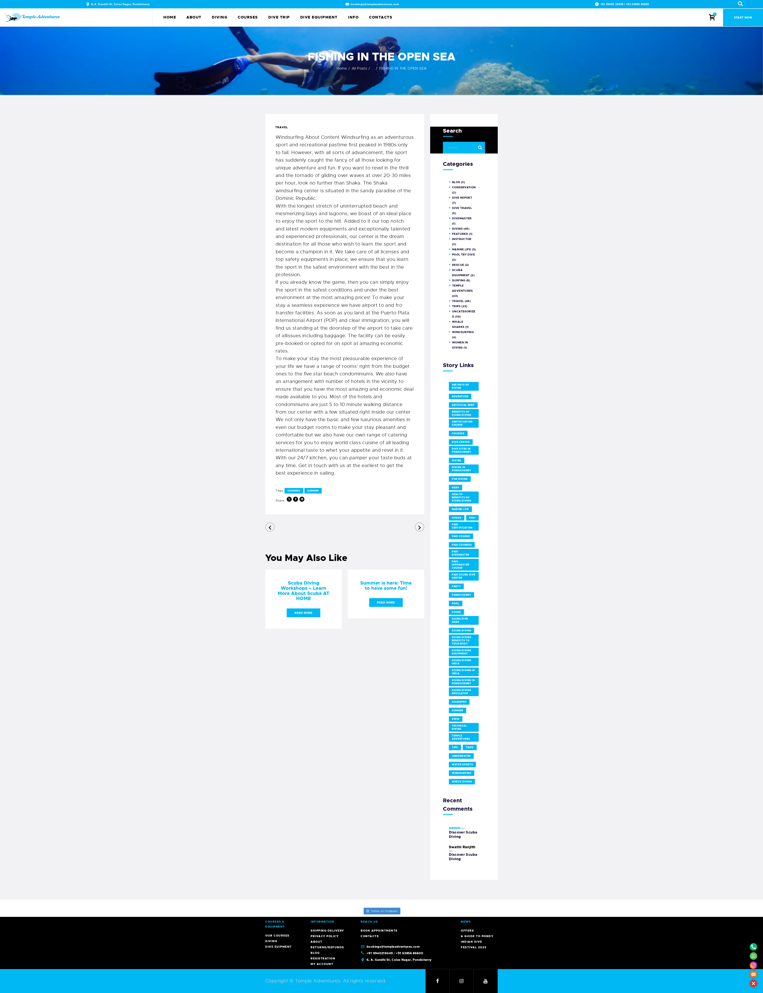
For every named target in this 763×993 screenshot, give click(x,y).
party (456, 586)
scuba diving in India (463, 672)
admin (454, 828)
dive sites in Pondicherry (461, 450)
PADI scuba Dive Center (463, 576)
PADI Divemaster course (460, 564)
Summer (313, 490)
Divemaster (462, 218)
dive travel (462, 208)
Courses (294, 490)
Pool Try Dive (463, 254)
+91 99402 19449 (612, 4)
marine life (460, 509)
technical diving (459, 727)
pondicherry (461, 595)
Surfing (458, 280)
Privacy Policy (325, 936)
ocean (456, 517)
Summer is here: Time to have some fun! (386, 585)
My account (322, 964)
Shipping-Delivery (327, 930)
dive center (461, 442)
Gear (455, 487)
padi (472, 517)
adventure (460, 396)
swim (455, 719)
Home (342, 68)
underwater (461, 756)
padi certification (462, 526)
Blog (456, 182)
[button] (753, 983)
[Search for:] (464, 147)
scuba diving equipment (461, 652)
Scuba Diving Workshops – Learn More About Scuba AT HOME (303, 590)
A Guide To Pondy (477, 936)
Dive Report (462, 197)
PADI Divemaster (460, 553)
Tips (455, 747)
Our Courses (277, 935)
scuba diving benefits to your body (461, 640)
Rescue (458, 265)
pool (455, 603)
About (316, 941)
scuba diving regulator (461, 692)
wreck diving (462, 781)
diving (456, 460)
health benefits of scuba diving (461, 497)
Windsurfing (463, 332)
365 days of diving (460, 386)
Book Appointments (379, 930)
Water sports (462, 764)
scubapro (459, 701)
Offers (467, 930)
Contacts (370, 936)
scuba (456, 612)
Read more (303, 613)
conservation (464, 187)
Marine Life (461, 249)
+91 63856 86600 (637, 4)
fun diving (460, 479)
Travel (281, 127)
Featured (460, 234)
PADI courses (462, 544)
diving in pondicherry (461, 469)
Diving (457, 228)
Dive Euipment (278, 946)
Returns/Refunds (327, 947)
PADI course (461, 536)
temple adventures (461, 737)
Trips (456, 306)
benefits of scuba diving (461, 413)
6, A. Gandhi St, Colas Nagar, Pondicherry (120, 4)
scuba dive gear (460, 620)
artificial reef (463, 405)
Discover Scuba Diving (463, 834)
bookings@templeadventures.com (375, 4)
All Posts (359, 68)
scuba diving (461, 630)
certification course (462, 423)
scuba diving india (461, 662)
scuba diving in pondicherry (463, 682)
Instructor (462, 239)
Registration (323, 958)
